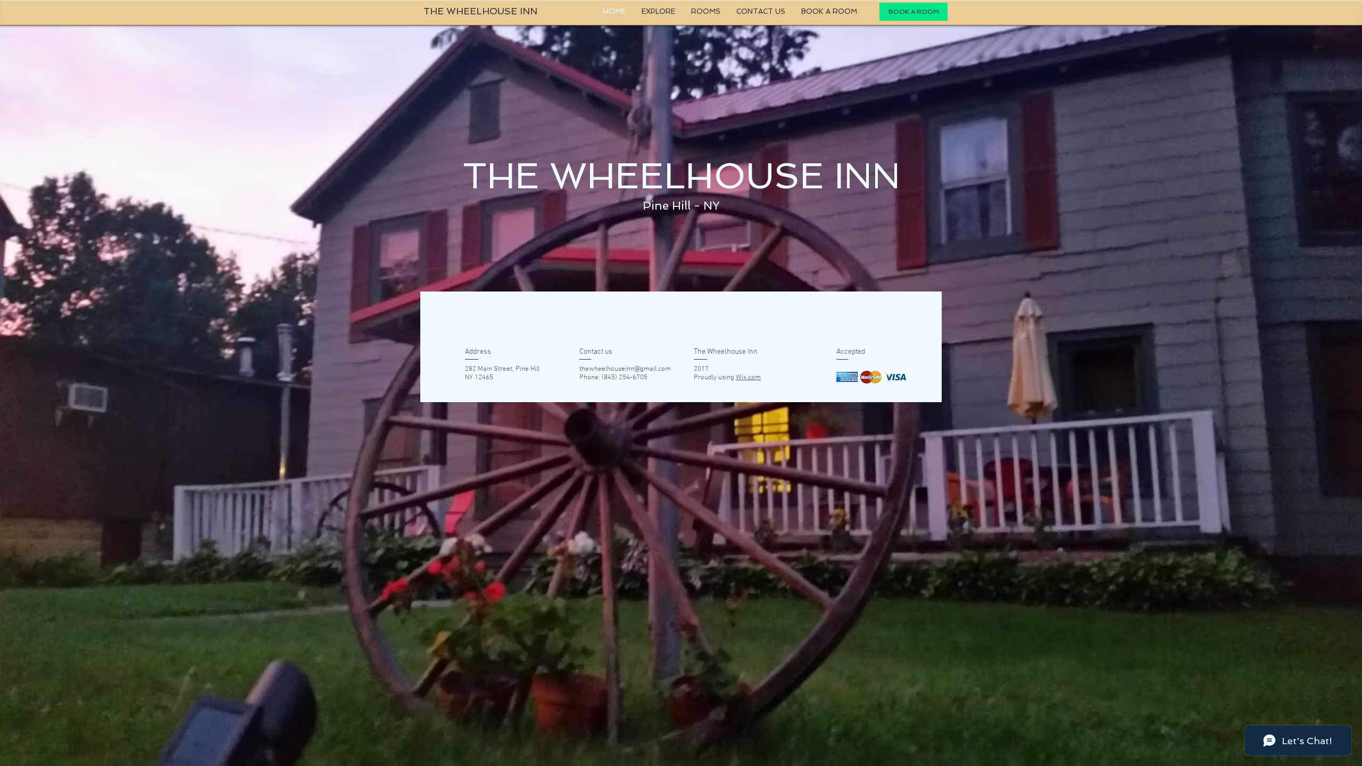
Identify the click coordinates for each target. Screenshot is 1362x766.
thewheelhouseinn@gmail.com (625, 369)
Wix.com (748, 377)
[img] (847, 377)
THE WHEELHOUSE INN (480, 11)
